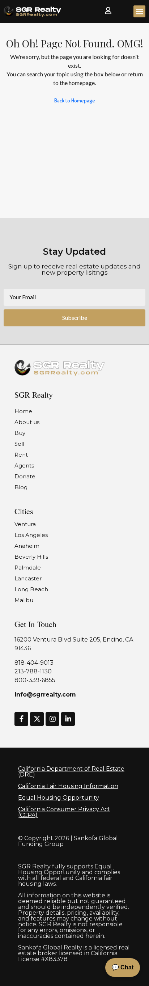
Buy (19, 432)
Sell (19, 443)
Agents (24, 465)
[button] (139, 11)
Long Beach (31, 589)
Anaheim (26, 545)
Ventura (25, 524)
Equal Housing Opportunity (58, 797)
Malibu (23, 600)
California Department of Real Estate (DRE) (71, 771)
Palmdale (27, 567)
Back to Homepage (74, 100)
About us (26, 422)
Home (23, 411)
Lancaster (28, 578)
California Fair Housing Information (68, 786)
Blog (20, 487)
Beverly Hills (31, 556)
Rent (21, 454)
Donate (24, 476)
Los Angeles (31, 535)
